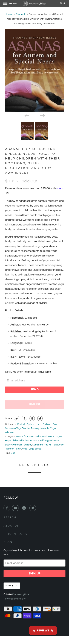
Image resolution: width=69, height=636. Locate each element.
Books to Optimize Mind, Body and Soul (37, 424)
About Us (11, 525)
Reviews (42, 630)
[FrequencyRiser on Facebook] (8, 508)
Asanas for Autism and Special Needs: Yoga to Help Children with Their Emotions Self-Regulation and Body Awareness (34, 440)
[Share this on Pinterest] (32, 418)
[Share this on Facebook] (24, 418)
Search (10, 517)
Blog (8, 542)
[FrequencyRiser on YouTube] (16, 508)
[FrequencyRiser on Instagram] (25, 508)
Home (9, 14)
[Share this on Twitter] (16, 418)
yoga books (35, 449)
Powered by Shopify (14, 599)
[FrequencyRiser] (34, 3)
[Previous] (27, 115)
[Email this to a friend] (39, 418)
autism (27, 445)
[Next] (42, 115)
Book (13, 453)
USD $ (9, 586)
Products (21, 14)
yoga (25, 449)
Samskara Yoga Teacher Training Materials (27, 428)
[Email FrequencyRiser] (33, 508)
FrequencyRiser (21, 594)
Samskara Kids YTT (42, 445)
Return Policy (16, 533)
